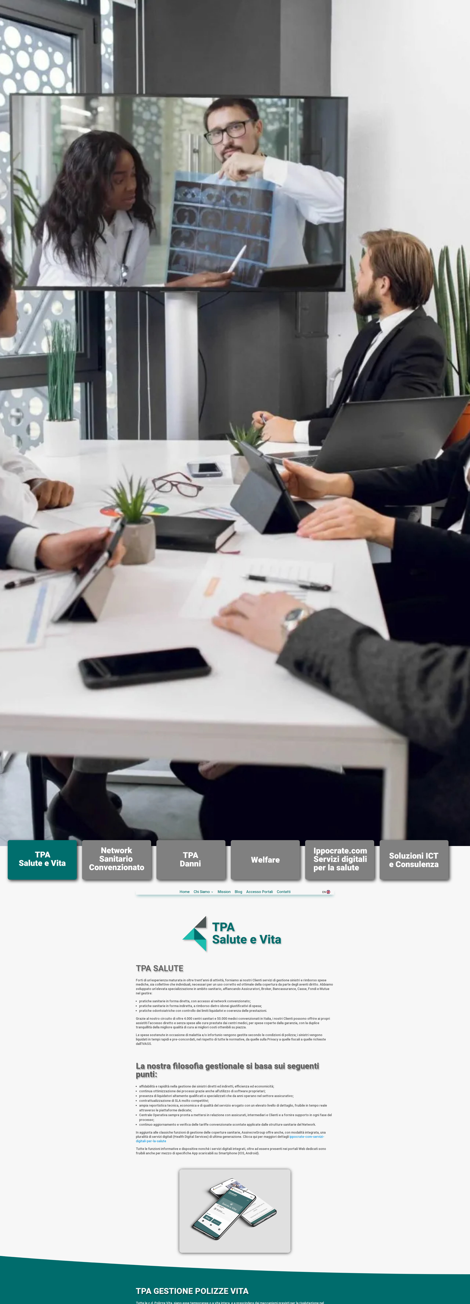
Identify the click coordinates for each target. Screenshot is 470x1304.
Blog (238, 892)
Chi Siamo (202, 892)
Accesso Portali (259, 892)
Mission (224, 892)
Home (185, 892)
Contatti (283, 892)
